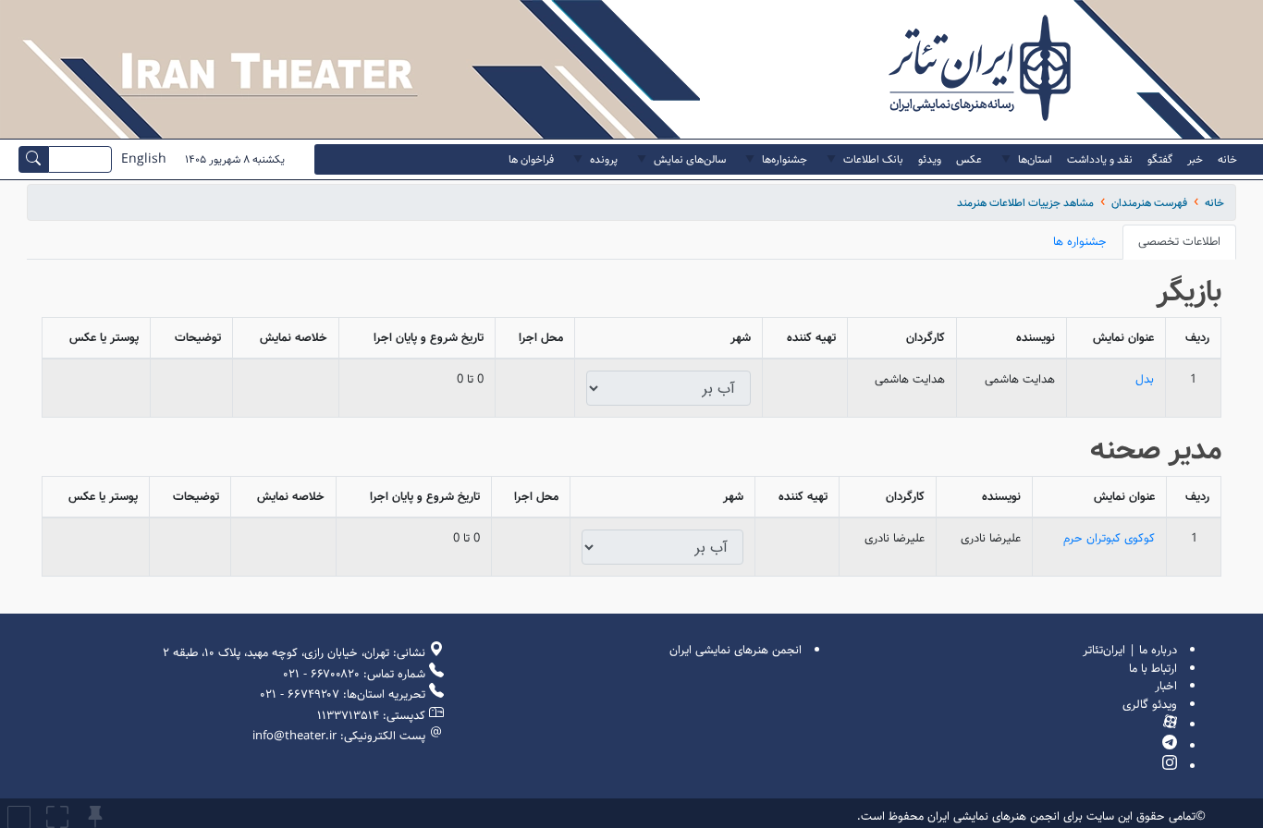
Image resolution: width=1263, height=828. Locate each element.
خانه (1214, 203)
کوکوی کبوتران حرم (1109, 538)
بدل (1144, 379)
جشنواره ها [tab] (1080, 241)
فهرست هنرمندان (1149, 203)
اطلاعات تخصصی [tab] (1179, 241)
